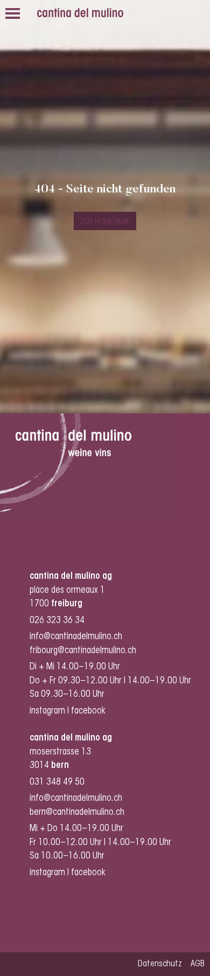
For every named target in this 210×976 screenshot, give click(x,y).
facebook (89, 711)
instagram (47, 711)
